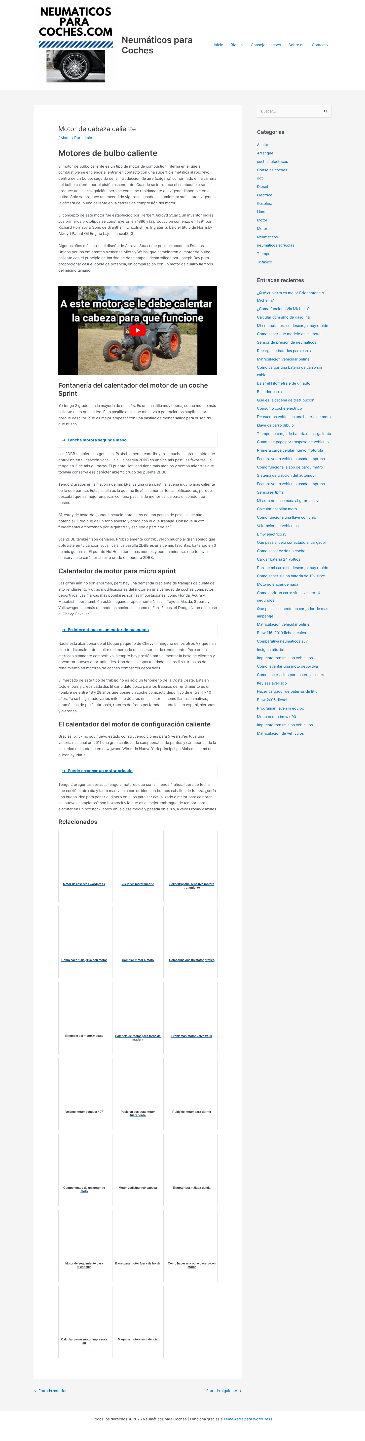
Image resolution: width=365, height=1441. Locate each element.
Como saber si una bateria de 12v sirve (291, 576)
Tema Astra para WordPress (247, 1419)
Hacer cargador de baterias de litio (287, 691)
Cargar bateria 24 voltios (278, 559)
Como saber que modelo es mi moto (289, 333)
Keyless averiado (272, 683)
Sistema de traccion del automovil (286, 475)
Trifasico (264, 262)
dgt (260, 178)
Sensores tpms (270, 492)
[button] (241, 45)
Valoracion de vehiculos (278, 525)
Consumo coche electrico (279, 408)
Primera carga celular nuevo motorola (290, 450)
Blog (235, 44)
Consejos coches (266, 44)
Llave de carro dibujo (275, 425)
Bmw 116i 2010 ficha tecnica (281, 632)
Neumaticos (267, 237)
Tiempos (264, 253)
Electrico (264, 195)
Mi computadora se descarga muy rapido (292, 325)
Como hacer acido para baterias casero (291, 674)
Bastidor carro (269, 391)
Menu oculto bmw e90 (276, 716)
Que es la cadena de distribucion (285, 400)
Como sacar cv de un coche (281, 550)
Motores (264, 228)
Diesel (262, 186)
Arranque (265, 153)
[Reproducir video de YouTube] (137, 330)
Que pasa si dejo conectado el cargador (291, 542)
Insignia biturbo (270, 649)
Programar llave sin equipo (280, 708)
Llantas (263, 211)
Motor (66, 137)
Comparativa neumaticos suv (282, 641)
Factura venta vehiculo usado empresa (291, 458)
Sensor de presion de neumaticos (286, 342)
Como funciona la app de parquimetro (290, 467)
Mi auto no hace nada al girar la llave (289, 500)
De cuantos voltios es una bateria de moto (294, 416)
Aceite (262, 144)
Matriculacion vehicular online (283, 359)
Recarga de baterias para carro (284, 350)
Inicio (218, 44)
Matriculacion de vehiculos (280, 733)
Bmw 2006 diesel (272, 699)
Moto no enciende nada (277, 584)
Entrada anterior (50, 1390)
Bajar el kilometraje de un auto (283, 383)
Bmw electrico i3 (272, 534)
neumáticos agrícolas (275, 245)
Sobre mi (296, 44)
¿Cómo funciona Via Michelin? (283, 308)
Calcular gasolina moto (277, 508)
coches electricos (272, 161)
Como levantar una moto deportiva (287, 666)
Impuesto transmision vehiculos (285, 657)
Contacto (320, 44)
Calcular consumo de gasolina (283, 317)
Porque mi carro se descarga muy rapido (292, 567)
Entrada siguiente (224, 1390)
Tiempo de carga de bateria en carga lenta (294, 433)
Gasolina (264, 203)
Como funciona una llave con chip (286, 517)
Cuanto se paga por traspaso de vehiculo (293, 441)
